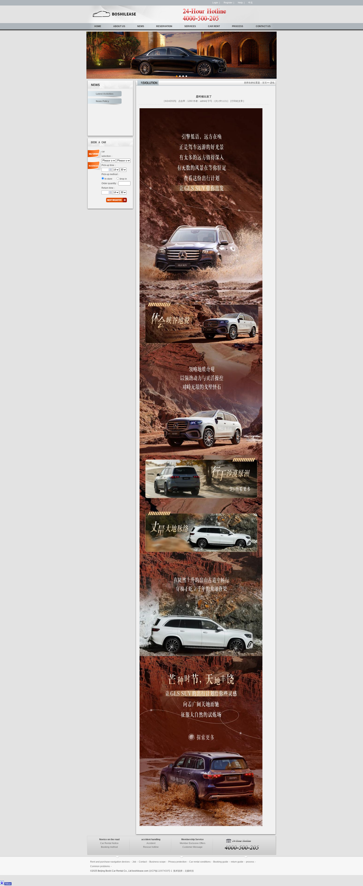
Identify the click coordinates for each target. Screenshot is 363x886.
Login (215, 2)
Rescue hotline (151, 847)
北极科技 (189, 871)
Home (97, 26)
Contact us (263, 26)
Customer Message (192, 847)
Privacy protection (177, 861)
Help (240, 2)
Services (190, 26)
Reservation (164, 26)
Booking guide (220, 861)
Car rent (214, 26)
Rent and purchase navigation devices (110, 861)
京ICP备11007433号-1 (161, 871)
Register (228, 2)
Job (134, 861)
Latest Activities (104, 94)
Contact (143, 861)
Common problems (100, 866)
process (250, 861)
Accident (151, 843)
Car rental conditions (200, 861)
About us (119, 26)
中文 (250, 2)
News (140, 26)
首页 (264, 82)
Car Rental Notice (109, 843)
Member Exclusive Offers (192, 843)
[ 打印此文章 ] (237, 101)
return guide (237, 861)
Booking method (109, 847)
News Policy (102, 101)
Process (237, 26)
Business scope (157, 861)
